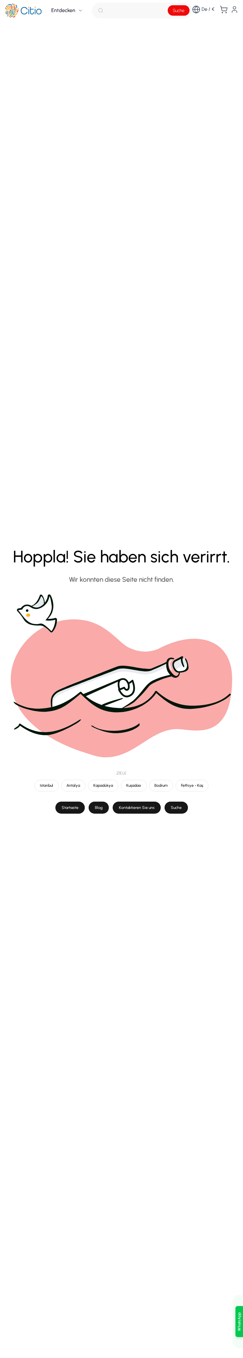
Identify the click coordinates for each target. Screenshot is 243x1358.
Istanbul (46, 785)
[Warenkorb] (224, 9)
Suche (178, 10)
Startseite (70, 807)
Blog (99, 807)
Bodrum (161, 785)
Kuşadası (133, 785)
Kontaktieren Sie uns (136, 807)
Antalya (73, 785)
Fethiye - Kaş (192, 785)
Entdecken (63, 10)
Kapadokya (103, 785)
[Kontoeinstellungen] (234, 9)
